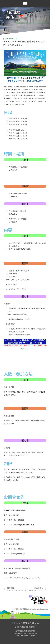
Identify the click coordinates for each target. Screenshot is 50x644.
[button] (25, 3)
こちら (27, 319)
